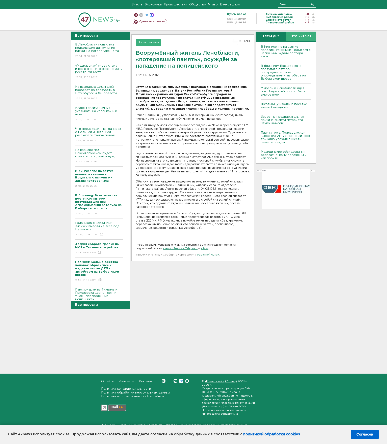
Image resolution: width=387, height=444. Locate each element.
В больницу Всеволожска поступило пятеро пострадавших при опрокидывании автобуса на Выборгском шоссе (283, 72)
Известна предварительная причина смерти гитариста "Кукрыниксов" (282, 120)
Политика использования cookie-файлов (132, 396)
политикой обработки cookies (271, 434)
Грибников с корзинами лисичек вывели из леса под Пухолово (97, 229)
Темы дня (270, 36)
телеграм (146, 15)
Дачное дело (230, 4)
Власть (137, 4)
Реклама (145, 381)
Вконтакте (175, 381)
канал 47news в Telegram (180, 248)
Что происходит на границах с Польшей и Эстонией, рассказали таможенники (98, 135)
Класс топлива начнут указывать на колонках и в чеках (96, 114)
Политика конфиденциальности (126, 388)
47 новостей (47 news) (221, 381)
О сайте (107, 381)
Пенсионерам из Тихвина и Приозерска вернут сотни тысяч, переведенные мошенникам (96, 297)
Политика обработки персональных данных (135, 392)
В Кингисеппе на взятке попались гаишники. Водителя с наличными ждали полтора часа (286, 51)
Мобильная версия (136, 15)
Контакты (126, 381)
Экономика (153, 4)
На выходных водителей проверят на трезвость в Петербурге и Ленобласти (96, 93)
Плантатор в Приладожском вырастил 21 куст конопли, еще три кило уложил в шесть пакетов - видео (285, 137)
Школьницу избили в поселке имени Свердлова (284, 106)
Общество (197, 4)
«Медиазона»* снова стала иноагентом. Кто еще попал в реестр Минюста (98, 71)
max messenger (152, 15)
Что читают (301, 36)
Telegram (181, 381)
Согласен (364, 434)
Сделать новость (152, 21)
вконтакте (141, 15)
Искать (312, 4)
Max (187, 381)
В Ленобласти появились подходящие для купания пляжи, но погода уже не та (97, 50)
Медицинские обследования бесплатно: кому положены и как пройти (284, 155)
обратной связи (208, 255)
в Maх (204, 248)
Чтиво (213, 4)
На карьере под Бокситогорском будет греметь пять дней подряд (96, 156)
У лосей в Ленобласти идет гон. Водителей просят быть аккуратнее (283, 91)
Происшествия (175, 4)
